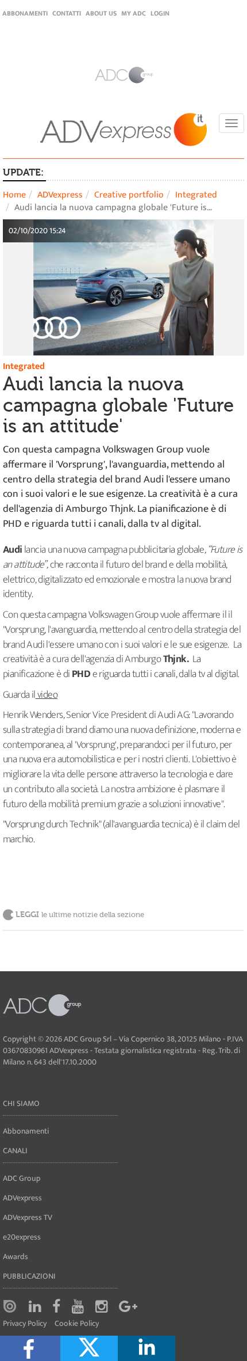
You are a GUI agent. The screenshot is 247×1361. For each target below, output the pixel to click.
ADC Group (21, 1178)
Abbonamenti (25, 13)
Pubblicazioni (29, 1276)
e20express (22, 1237)
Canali (15, 1150)
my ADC (133, 13)
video (46, 695)
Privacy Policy (25, 1324)
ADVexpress (60, 195)
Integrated (196, 195)
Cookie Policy (77, 1324)
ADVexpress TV (27, 1217)
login (159, 13)
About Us (101, 13)
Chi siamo (21, 1103)
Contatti (66, 13)
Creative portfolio (129, 195)
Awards (15, 1256)
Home (14, 195)
